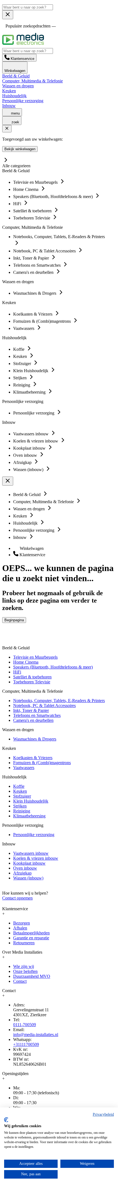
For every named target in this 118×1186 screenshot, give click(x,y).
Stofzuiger (22, 796)
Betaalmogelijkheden (31, 933)
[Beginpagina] (23, 43)
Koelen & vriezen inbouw (35, 858)
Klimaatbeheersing (29, 816)
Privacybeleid (103, 1114)
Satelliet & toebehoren (32, 677)
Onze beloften (25, 971)
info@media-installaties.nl (35, 1034)
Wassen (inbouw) (28, 878)
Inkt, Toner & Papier (31, 710)
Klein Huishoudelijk (30, 801)
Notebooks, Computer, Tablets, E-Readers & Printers (59, 700)
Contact (20, 981)
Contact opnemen (17, 898)
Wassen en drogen (18, 85)
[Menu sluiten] (7, 14)
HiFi (17, 672)
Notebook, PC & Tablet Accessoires (44, 705)
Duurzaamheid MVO (31, 976)
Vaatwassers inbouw (31, 853)
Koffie (18, 786)
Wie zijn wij (23, 966)
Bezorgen (21, 923)
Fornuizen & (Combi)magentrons (42, 762)
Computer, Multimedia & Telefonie (32, 81)
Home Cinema (25, 662)
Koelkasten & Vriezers (32, 757)
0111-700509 (24, 1024)
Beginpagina (14, 620)
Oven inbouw (25, 868)
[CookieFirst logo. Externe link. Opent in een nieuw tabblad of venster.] (6, 1119)
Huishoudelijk (14, 95)
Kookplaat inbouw (29, 863)
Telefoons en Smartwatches (37, 715)
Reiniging (21, 811)
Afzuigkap (22, 873)
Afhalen (20, 928)
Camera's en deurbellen (33, 720)
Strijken (20, 806)
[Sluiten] (7, 128)
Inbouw (9, 105)
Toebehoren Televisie (31, 682)
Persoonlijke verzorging (22, 100)
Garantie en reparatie (31, 938)
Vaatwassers (23, 767)
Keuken (9, 90)
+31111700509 (26, 1044)
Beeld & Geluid (16, 76)
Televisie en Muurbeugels (35, 657)
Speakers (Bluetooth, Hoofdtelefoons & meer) (53, 667)
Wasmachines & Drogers (34, 739)
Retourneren (24, 942)
